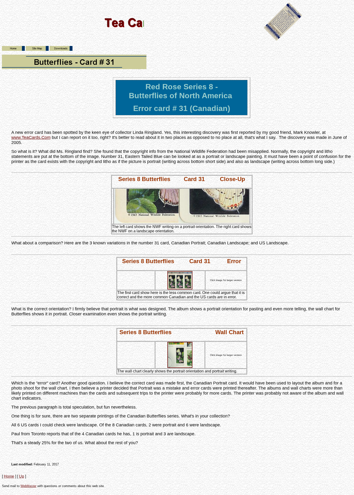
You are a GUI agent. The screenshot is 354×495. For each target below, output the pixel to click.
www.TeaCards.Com (31, 137)
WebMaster (28, 486)
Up (21, 476)
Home (9, 476)
